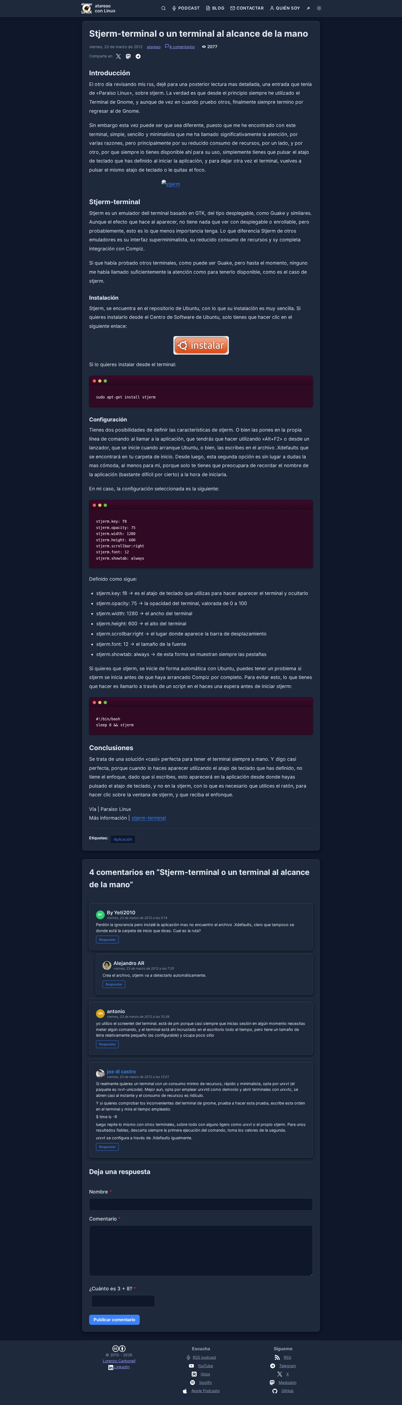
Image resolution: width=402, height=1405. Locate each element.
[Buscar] (164, 8)
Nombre (100, 1192)
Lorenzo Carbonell (119, 1360)
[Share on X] (118, 56)
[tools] (308, 8)
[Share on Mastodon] (128, 56)
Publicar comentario (114, 1319)
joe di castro (121, 1071)
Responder (107, 940)
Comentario (105, 1219)
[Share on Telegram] (138, 56)
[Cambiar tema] (319, 8)
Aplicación (123, 839)
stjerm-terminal (149, 818)
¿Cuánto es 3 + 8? (112, 1288)
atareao (154, 46)
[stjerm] (201, 184)
